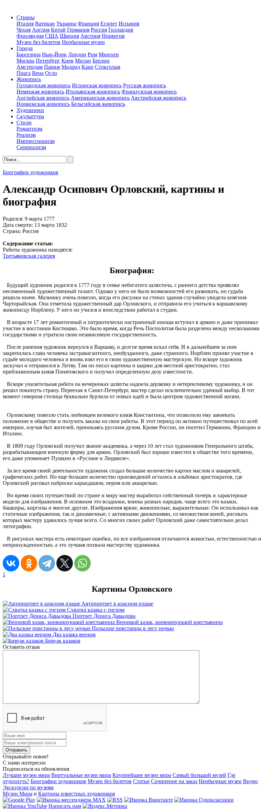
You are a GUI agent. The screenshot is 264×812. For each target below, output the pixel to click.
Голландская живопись (43, 85)
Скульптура (30, 116)
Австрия (90, 36)
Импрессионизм (35, 141)
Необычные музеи (83, 42)
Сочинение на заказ (174, 781)
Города (24, 48)
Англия (41, 30)
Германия (78, 30)
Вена (38, 73)
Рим (92, 54)
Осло (51, 73)
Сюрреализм (31, 147)
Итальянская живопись (93, 91)
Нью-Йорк (54, 54)
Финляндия (30, 36)
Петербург (48, 61)
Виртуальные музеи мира (81, 775)
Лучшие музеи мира (26, 775)
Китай (58, 30)
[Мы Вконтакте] (148, 800)
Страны (25, 17)
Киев (68, 61)
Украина (66, 23)
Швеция (69, 36)
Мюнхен (109, 54)
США (51, 36)
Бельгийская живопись (98, 104)
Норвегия (113, 36)
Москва (25, 61)
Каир (87, 67)
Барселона (28, 54)
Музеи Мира (17, 794)
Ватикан (45, 23)
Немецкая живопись (40, 91)
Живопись (28, 79)
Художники (30, 110)
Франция (88, 23)
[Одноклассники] (29, 563)
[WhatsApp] (82, 563)
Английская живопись (42, 98)
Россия (99, 30)
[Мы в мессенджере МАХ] (71, 800)
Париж (52, 67)
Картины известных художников (76, 794)
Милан (83, 61)
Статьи (141, 781)
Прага (23, 73)
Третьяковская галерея (29, 256)
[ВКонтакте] (11, 563)
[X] (64, 563)
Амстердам (29, 67)
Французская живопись (149, 91)
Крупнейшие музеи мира (141, 775)
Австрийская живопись (158, 98)
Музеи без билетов (38, 42)
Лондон (77, 54)
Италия (25, 23)
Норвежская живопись (43, 104)
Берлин (101, 61)
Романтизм (29, 129)
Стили (24, 122)
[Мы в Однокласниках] (204, 800)
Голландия (120, 30)
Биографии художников (30, 172)
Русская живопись (144, 85)
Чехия (23, 30)
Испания (129, 23)
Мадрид (71, 67)
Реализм (26, 135)
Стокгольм (107, 67)
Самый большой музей (199, 775)
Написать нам (64, 806)
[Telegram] (46, 563)
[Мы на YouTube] (25, 806)
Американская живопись (100, 98)
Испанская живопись (97, 85)
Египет (108, 23)
